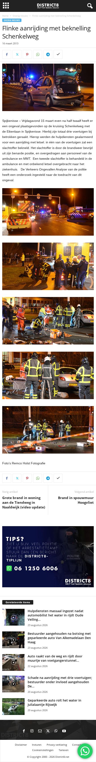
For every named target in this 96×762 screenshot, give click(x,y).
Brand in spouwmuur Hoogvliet (76, 500)
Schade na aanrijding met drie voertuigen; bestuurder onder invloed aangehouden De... (60, 682)
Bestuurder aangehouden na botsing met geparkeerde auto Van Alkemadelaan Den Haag (59, 637)
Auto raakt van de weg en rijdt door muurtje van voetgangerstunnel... (55, 658)
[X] (17, 54)
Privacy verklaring (57, 744)
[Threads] (72, 731)
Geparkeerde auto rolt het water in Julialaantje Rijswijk (54, 702)
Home (5, 15)
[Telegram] (47, 54)
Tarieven (64, 750)
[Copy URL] (58, 54)
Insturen (37, 744)
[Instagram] (31, 731)
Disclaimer (21, 744)
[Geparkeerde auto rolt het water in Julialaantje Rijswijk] (13, 706)
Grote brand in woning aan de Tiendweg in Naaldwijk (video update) (23, 502)
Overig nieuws (20, 15)
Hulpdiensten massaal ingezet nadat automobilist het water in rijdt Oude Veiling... (55, 615)
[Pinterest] (27, 54)
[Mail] (40, 731)
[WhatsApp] (37, 54)
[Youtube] (64, 731)
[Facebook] (6, 54)
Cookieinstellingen (43, 750)
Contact (76, 744)
